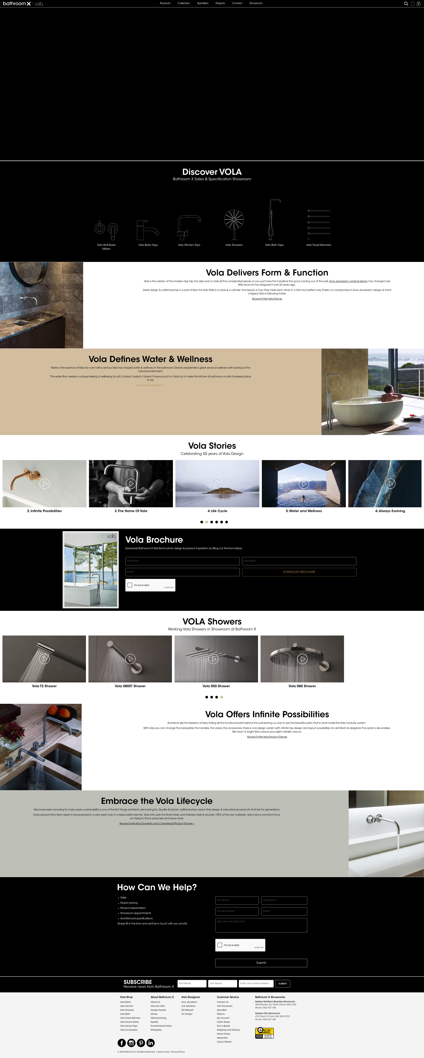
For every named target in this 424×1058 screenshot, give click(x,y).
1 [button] (201, 522)
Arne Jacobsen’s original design (348, 281)
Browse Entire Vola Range (267, 299)
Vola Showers (234, 245)
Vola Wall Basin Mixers (106, 247)
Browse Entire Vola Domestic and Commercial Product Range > (157, 824)
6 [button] (226, 522)
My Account (223, 1018)
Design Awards (158, 1010)
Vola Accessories (128, 1030)
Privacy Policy (178, 1052)
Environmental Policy (161, 1026)
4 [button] (216, 522)
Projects (221, 1014)
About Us (155, 1002)
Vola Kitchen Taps (189, 245)
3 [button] (211, 522)
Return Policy (223, 1034)
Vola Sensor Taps (128, 1026)
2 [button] (206, 522)
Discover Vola (158, 1006)
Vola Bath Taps (274, 245)
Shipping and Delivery (228, 1030)
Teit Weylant (187, 1010)
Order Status (223, 1022)
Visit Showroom (224, 1006)
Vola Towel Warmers (318, 245)
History (154, 1014)
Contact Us (222, 1002)
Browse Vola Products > (150, 385)
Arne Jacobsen (189, 1002)
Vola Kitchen (126, 1006)
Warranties (222, 1038)
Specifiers (222, 1010)
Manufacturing (158, 1018)
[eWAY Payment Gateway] (264, 1033)
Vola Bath (125, 1014)
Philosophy (156, 1030)
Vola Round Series (129, 1022)
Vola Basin (125, 1002)
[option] (45, 489)
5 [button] (221, 522)
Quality (154, 1022)
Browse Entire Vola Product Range (267, 737)
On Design (186, 1014)
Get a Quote (223, 1026)
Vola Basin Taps (148, 245)
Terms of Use (163, 1052)
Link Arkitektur (188, 1006)
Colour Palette (224, 1042)
